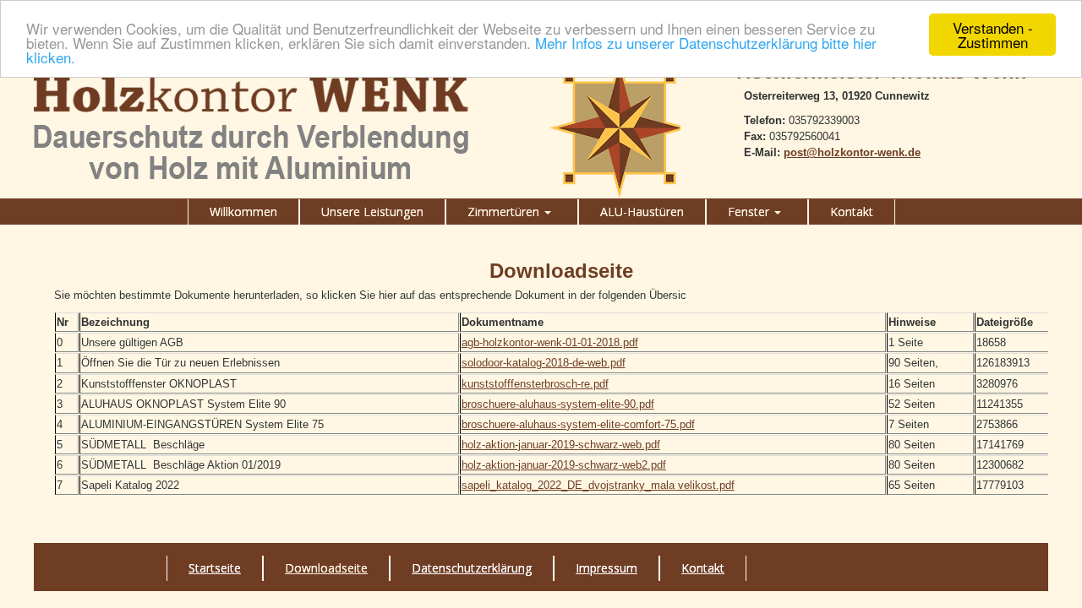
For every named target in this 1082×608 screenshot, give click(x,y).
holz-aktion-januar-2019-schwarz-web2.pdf (564, 465)
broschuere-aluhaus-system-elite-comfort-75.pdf (578, 424)
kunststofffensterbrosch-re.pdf (535, 383)
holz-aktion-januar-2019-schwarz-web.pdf (561, 444)
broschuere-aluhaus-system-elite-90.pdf (558, 404)
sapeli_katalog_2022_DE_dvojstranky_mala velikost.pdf (598, 485)
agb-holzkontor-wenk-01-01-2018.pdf (550, 342)
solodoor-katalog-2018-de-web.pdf (544, 362)
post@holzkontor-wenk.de (852, 152)
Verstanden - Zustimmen (993, 34)
